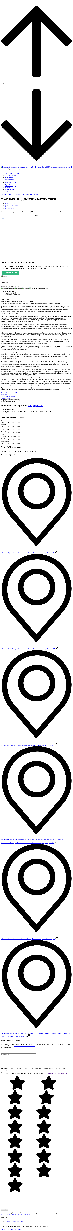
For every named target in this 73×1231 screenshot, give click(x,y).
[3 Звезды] (18, 288)
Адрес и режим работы (12, 205)
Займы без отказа (10, 182)
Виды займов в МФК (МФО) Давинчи (13, 393)
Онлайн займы (9, 177)
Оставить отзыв (10, 203)
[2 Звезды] (11, 288)
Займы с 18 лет (9, 184)
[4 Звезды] (25, 288)
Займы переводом (10, 186)
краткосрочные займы (8, 396)
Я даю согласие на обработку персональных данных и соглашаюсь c (36, 1073)
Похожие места (9, 208)
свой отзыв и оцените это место (24, 1046)
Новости (7, 187)
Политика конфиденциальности (58, 1073)
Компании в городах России (14, 1221)
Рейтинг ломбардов (11, 175)
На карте (7, 207)
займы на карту (6, 394)
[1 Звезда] (4, 288)
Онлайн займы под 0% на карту (18, 263)
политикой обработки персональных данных (15, 1214)
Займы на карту (10, 181)
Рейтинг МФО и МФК (12, 174)
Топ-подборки (9, 189)
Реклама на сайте (10, 1223)
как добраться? (35, 405)
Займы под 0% (9, 179)
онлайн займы (5, 398)
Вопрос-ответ (9, 191)
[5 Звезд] (32, 288)
